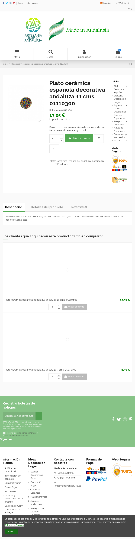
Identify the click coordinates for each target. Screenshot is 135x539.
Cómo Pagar (11, 487)
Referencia (55, 110)
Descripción (13, 207)
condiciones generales (26, 433)
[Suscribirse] (39, 416)
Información (32, 3)
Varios (117, 140)
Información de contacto (13, 477)
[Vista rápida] (72, 295)
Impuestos (10, 491)
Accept (11, 531)
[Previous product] (130, 64)
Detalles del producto (47, 207)
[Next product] (131, 64)
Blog (130, 8)
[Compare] (67, 295)
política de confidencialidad (16, 435)
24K (56, 164)
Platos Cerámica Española (119, 89)
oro (51, 164)
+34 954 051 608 (66, 477)
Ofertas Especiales (119, 117)
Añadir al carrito (81, 138)
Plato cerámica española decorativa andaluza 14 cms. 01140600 (41, 299)
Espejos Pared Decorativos (120, 108)
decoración (98, 161)
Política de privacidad (10, 470)
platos (53, 161)
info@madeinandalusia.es (67, 485)
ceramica (62, 161)
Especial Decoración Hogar (120, 98)
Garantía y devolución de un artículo (14, 498)
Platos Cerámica (38, 497)
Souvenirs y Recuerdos (120, 136)
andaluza (86, 161)
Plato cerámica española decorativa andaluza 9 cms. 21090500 (40, 369)
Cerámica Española (35, 491)
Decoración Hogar (36, 484)
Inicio (21, 3)
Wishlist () (124, 3)
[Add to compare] (54, 149)
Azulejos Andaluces (119, 129)
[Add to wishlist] (99, 138)
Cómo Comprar (13, 483)
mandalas (74, 161)
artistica (64, 164)
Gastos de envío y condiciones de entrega (14, 508)
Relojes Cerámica (119, 123)
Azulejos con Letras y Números (37, 511)
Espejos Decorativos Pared (36, 474)
